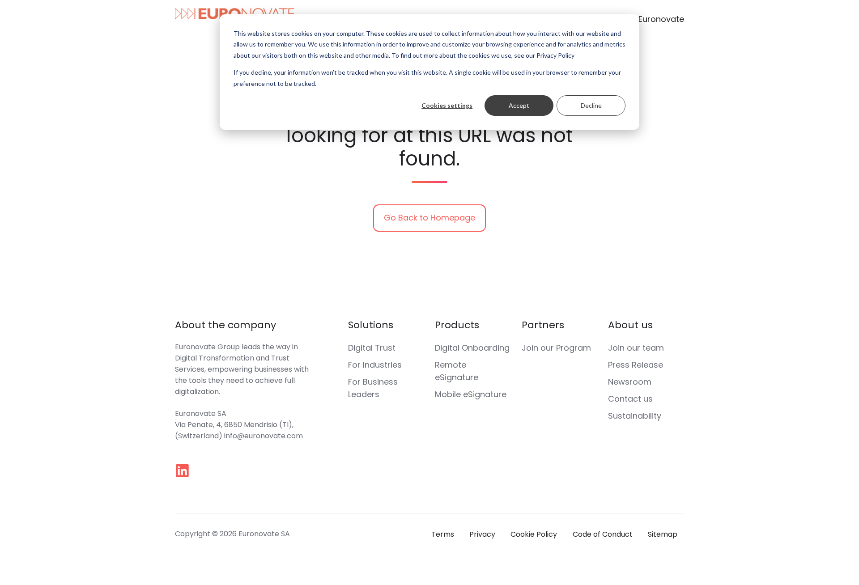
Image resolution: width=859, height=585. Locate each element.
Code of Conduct (603, 534)
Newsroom (629, 381)
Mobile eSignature (470, 394)
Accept (519, 105)
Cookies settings (446, 105)
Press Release (635, 364)
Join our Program (556, 347)
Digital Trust (371, 347)
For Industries (375, 364)
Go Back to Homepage (429, 217)
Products (457, 325)
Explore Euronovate (646, 19)
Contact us (630, 398)
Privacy (482, 534)
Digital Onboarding (472, 347)
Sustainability (634, 415)
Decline (591, 105)
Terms (442, 534)
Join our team (636, 347)
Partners (543, 325)
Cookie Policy (533, 534)
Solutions (370, 325)
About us (630, 325)
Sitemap (662, 534)
